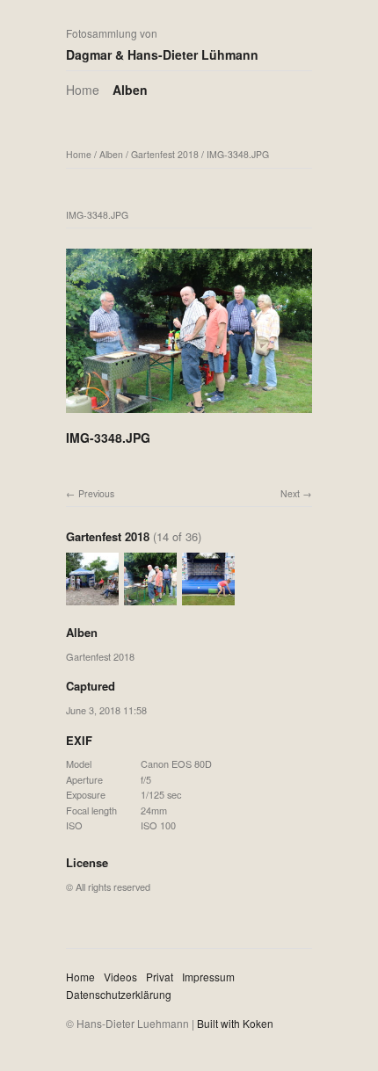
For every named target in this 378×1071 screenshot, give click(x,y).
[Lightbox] (189, 414)
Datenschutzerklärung (118, 994)
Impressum (208, 976)
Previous (96, 493)
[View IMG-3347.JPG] (92, 597)
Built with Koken (235, 1023)
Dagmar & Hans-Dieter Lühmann (162, 54)
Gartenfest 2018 (165, 154)
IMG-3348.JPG (238, 154)
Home (82, 89)
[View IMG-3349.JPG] (208, 597)
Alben (130, 89)
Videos (120, 976)
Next (290, 493)
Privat (159, 976)
